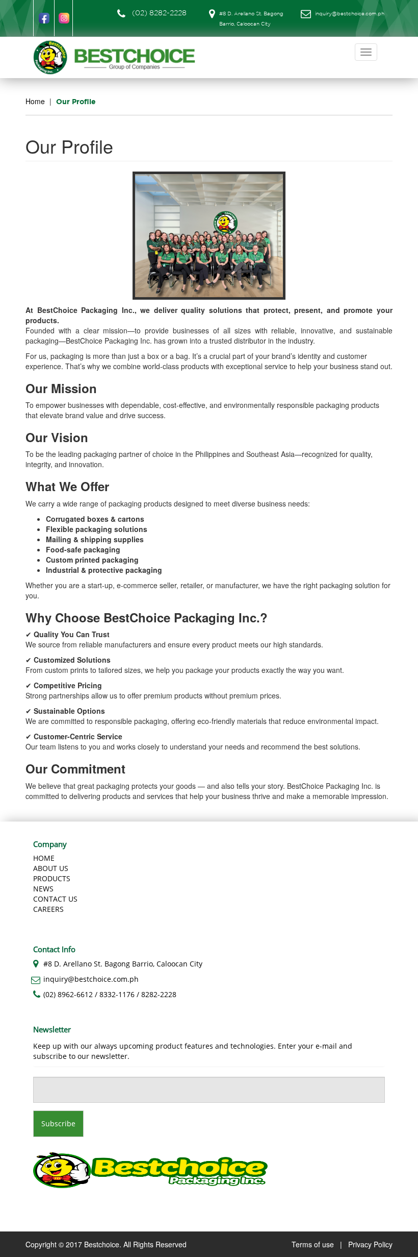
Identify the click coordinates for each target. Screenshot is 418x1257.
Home (35, 101)
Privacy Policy (370, 1244)
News (43, 888)
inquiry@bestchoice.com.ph (349, 14)
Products (51, 878)
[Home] (118, 57)
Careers (48, 909)
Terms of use (313, 1244)
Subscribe (58, 1123)
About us (50, 868)
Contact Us (55, 899)
